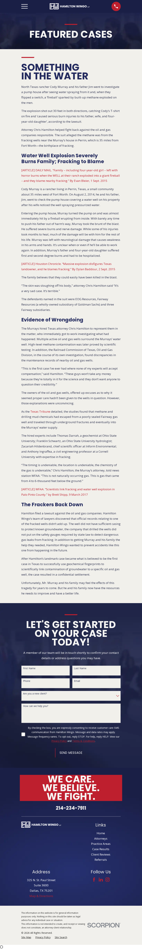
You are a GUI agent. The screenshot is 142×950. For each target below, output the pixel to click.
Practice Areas (100, 844)
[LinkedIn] (101, 880)
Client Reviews (100, 854)
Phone (26, 681)
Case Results (100, 849)
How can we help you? (35, 706)
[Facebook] (94, 880)
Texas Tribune (40, 411)
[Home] (69, 6)
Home (101, 833)
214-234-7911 (71, 808)
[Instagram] (107, 880)
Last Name (80, 668)
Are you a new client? (35, 693)
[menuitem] (26, 937)
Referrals (101, 860)
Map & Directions (41, 896)
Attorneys (100, 838)
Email (77, 681)
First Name (29, 668)
